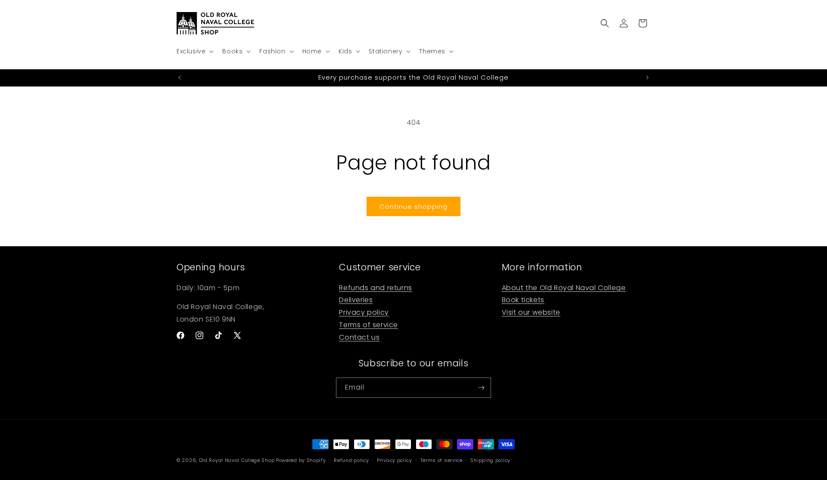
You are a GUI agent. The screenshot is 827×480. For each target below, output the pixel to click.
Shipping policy (490, 460)
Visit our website (531, 312)
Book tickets (523, 300)
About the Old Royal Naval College (564, 287)
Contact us (359, 337)
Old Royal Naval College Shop (237, 460)
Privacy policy (364, 312)
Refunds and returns (375, 287)
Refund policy (351, 460)
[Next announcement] (647, 77)
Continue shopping (413, 206)
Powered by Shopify (301, 460)
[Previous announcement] (179, 77)
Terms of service (368, 325)
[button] (194, 51)
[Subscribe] (481, 388)
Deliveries (356, 300)
